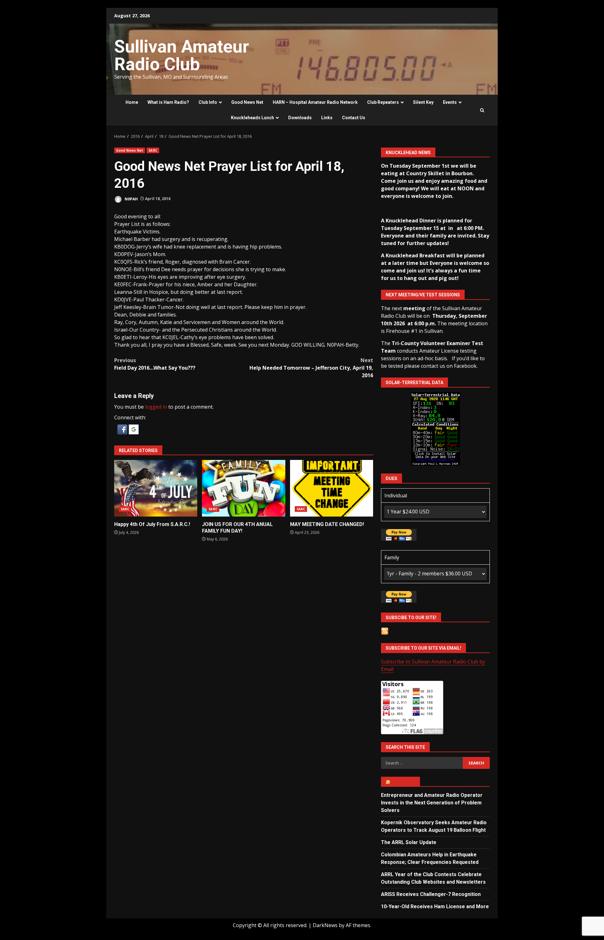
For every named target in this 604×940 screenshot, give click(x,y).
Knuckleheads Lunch (252, 117)
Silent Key (423, 102)
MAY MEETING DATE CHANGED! (331, 488)
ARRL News (403, 781)
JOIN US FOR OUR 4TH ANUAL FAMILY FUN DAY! (243, 488)
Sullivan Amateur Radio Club (181, 55)
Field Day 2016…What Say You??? (154, 364)
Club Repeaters (383, 102)
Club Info (208, 102)
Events (450, 102)
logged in (156, 406)
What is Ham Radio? (168, 102)
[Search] (482, 110)
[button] (123, 428)
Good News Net (247, 102)
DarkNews (325, 925)
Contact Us (353, 117)
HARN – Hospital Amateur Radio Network (315, 102)
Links (327, 117)
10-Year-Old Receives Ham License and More (435, 906)
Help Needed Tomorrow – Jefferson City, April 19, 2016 (311, 368)
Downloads (300, 117)
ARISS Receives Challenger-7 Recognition (431, 894)
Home (132, 102)
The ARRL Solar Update (408, 842)
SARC (152, 150)
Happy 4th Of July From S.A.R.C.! (155, 488)
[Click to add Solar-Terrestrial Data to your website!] (435, 428)
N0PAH (131, 198)
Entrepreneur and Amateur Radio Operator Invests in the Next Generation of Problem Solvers (432, 802)
